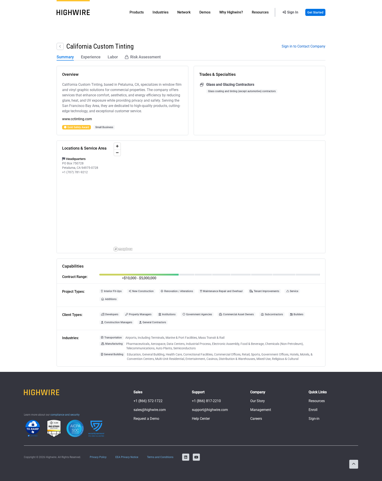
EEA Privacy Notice (126, 457)
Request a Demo (146, 418)
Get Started (315, 12)
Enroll (313, 410)
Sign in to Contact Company (303, 46)
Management (260, 410)
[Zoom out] (117, 152)
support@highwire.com (210, 410)
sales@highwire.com (150, 410)
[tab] (65, 57)
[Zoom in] (117, 146)
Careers (256, 418)
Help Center (201, 418)
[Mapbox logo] (123, 249)
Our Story (257, 401)
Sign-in (314, 418)
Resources (317, 401)
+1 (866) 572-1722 (148, 401)
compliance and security (65, 414)
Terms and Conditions (160, 457)
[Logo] (73, 12)
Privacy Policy (98, 457)
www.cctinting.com (77, 119)
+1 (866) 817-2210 (206, 401)
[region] (218, 197)
